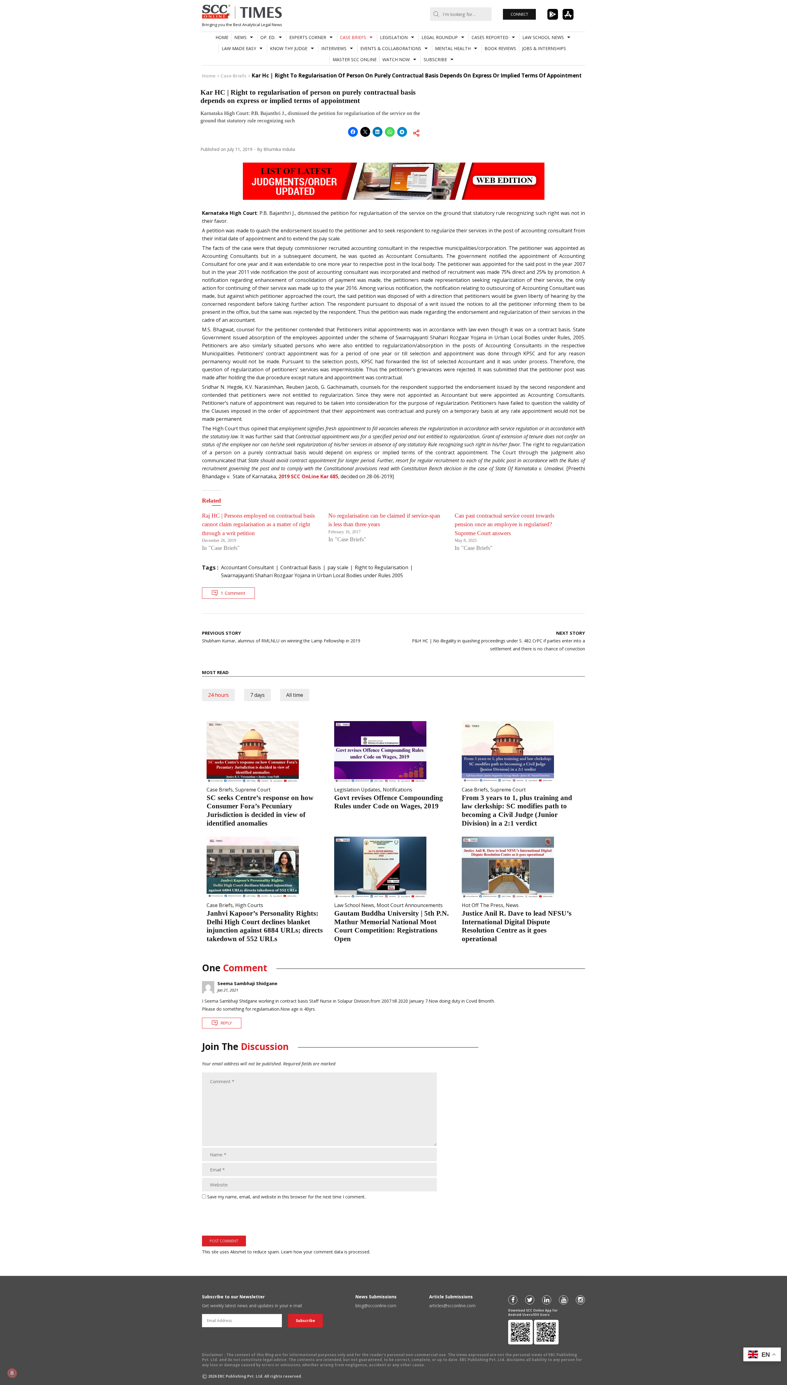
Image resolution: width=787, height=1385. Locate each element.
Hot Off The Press (482, 905)
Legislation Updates (357, 789)
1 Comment (233, 593)
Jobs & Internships (544, 48)
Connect (519, 14)
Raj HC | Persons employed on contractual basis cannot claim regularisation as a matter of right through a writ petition (258, 524)
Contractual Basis (300, 567)
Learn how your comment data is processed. (325, 1252)
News (240, 37)
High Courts (249, 905)
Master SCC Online (355, 59)
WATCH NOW (396, 59)
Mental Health (453, 48)
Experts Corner (307, 37)
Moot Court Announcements (410, 905)
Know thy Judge (288, 48)
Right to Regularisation (381, 567)
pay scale (337, 567)
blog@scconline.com (375, 1305)
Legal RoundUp (439, 37)
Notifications (397, 789)
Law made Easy (239, 48)
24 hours (218, 695)
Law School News (543, 37)
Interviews (333, 48)
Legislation (394, 37)
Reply (226, 1023)
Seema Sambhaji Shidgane (247, 983)
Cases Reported (490, 37)
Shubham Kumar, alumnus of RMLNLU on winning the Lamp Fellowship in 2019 (281, 637)
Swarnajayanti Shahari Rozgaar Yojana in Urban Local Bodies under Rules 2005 (312, 575)
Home (222, 37)
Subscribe (435, 59)
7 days (257, 695)
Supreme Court (253, 789)
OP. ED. (267, 37)
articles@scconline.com (452, 1305)
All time (294, 695)
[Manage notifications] (12, 1373)
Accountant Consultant (247, 567)
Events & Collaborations (390, 48)
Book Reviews (500, 48)
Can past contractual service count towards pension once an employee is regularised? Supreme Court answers (504, 524)
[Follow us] (512, 1299)
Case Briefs (353, 37)
